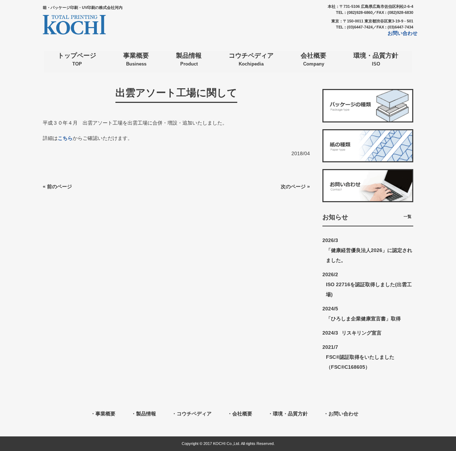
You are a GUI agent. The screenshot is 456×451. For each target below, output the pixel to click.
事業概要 (105, 413)
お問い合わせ (403, 33)
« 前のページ (57, 186)
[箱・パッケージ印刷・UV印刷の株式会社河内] (74, 31)
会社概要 (242, 413)
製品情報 (146, 413)
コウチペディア (194, 413)
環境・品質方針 (290, 413)
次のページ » (295, 186)
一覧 (407, 216)
